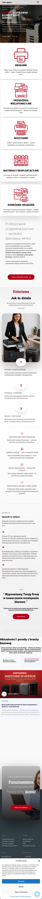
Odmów (21, 887)
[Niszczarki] (21, 128)
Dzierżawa (21, 292)
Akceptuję (21, 881)
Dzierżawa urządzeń (21, 204)
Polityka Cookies (14, 896)
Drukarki (21, 65)
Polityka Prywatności (25, 896)
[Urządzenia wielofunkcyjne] (21, 90)
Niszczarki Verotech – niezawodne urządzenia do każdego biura (10, 660)
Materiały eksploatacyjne (21, 170)
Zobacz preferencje (21, 892)
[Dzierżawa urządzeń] (21, 195)
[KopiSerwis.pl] (7, 2)
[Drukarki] (21, 55)
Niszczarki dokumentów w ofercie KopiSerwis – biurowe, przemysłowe (31, 660)
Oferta (4, 835)
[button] (39, 861)
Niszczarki (21, 138)
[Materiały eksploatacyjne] (21, 161)
